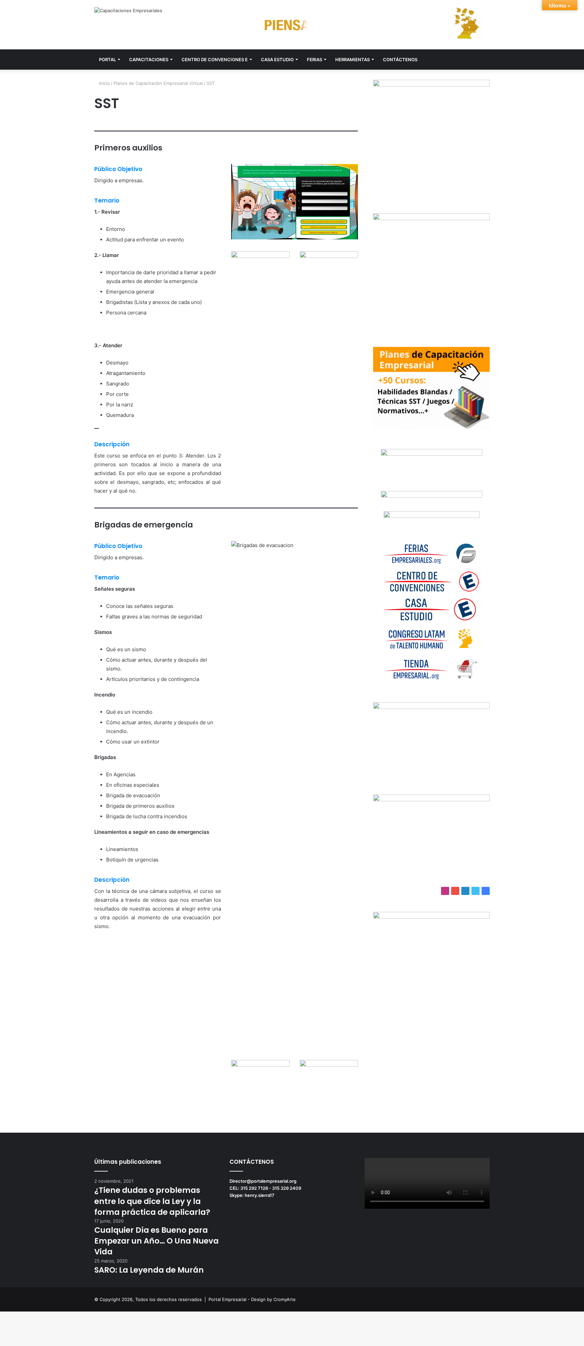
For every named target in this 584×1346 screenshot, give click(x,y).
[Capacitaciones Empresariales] (128, 10)
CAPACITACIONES (148, 59)
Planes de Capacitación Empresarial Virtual (158, 83)
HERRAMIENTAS (352, 59)
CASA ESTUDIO (277, 59)
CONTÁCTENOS (400, 59)
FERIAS (314, 59)
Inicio (104, 83)
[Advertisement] (431, 1051)
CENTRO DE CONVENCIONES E (214, 59)
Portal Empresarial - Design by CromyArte (252, 1299)
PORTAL (107, 59)
